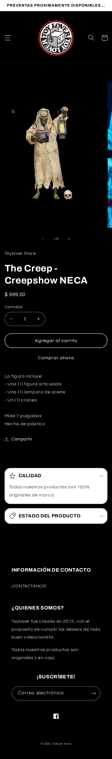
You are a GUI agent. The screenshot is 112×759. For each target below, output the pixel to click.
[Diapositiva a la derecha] (69, 239)
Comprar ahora (56, 358)
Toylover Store (61, 744)
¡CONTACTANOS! (28, 586)
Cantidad (13, 307)
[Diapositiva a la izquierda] (43, 239)
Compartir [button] (21, 439)
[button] (7, 37)
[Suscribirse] (93, 693)
